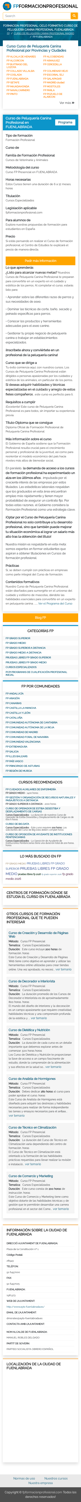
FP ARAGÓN (13, 698)
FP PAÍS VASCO (14, 761)
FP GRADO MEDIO (16, 643)
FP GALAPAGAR (52, 78)
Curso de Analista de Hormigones (32, 1079)
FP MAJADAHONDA (18, 86)
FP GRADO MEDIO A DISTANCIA (23, 652)
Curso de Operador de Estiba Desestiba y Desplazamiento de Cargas (33, 810)
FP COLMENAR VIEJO (55, 71)
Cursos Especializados (21, 667)
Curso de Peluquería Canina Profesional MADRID (44, 33)
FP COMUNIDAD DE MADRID (22, 732)
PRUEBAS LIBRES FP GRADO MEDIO (26, 662)
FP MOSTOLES (51, 86)
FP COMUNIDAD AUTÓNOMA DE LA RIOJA (30, 727)
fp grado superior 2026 (52, 874)
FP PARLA (49, 90)
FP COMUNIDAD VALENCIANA (23, 741)
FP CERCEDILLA (52, 64)
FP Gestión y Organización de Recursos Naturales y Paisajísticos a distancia (40, 799)
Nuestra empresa (40, 1483)
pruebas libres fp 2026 (29, 874)
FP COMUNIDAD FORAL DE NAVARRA (27, 737)
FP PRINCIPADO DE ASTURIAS (23, 766)
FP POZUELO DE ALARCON (52, 95)
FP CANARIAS (13, 703)
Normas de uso (24, 1478)
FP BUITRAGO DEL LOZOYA (17, 65)
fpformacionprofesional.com (42, 1492)
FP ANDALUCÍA (15, 693)
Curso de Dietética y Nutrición (29, 1030)
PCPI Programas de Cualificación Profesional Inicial (36, 673)
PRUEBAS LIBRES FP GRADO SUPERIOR (28, 657)
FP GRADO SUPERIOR (18, 638)
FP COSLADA (14, 74)
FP (8, 33)
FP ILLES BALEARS (17, 756)
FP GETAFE (13, 82)
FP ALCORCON (15, 60)
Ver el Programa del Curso (55, 603)
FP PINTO (12, 94)
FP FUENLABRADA (17, 78)
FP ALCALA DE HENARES (21, 56)
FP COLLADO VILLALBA (20, 71)
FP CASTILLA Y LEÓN (18, 712)
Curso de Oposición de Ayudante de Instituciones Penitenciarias (39, 836)
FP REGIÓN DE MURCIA (19, 770)
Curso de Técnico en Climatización (32, 1127)
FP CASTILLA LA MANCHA (21, 708)
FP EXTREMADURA (16, 746)
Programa (65, 122)
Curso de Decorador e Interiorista (32, 981)
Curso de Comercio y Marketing (31, 1176)
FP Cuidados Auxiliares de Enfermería (31, 789)
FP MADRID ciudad (53, 82)
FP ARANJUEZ (51, 60)
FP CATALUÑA (14, 717)
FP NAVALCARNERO (18, 90)
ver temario (64, 969)
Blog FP (40, 617)
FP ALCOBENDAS (53, 56)
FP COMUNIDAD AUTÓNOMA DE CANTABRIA (31, 722)
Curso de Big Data (17, 824)
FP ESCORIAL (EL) (53, 74)
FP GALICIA (12, 751)
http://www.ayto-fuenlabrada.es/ (26, 1306)
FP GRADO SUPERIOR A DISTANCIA (26, 647)
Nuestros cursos (56, 1478)
